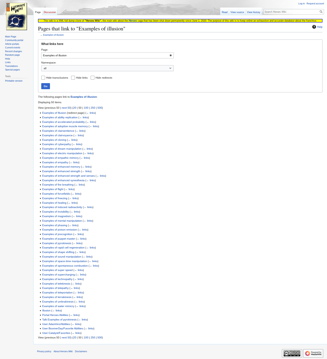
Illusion (46, 310)
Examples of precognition (57, 234)
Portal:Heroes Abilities (55, 314)
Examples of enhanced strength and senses (68, 175)
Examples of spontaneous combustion (65, 265)
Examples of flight (52, 189)
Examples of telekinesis (56, 283)
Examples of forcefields (56, 193)
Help (319, 26)
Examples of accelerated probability (63, 121)
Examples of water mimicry (58, 306)
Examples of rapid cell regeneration (63, 247)
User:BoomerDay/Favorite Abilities (62, 328)
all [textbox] (45, 68)
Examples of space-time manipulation (64, 261)
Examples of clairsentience (58, 130)
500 (99, 107)
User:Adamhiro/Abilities (56, 324)
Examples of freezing (54, 198)
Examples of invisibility (55, 211)
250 (93, 107)
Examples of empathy (55, 162)
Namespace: (48, 62)
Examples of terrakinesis (57, 297)
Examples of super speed (57, 270)
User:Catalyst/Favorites (56, 332)
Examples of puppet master (58, 238)
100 (86, 107)
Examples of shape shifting (58, 252)
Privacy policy (44, 351)
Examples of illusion (53, 35)
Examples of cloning (54, 139)
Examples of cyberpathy (56, 144)
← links (90, 112)
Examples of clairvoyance (57, 135)
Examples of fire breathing (58, 184)
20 (74, 107)
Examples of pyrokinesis (56, 243)
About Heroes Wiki (63, 351)
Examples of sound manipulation (61, 256)
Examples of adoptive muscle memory (65, 126)
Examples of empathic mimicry (60, 157)
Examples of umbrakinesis (58, 301)
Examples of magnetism (56, 216)
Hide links (82, 77)
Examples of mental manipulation (62, 220)
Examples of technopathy (57, 279)
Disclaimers (81, 351)
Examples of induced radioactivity (62, 207)
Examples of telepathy (55, 287)
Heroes (133, 20)
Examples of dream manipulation (62, 148)
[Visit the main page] (17, 15)
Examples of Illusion (54, 112)
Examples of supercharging (58, 274)
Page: (44, 49)
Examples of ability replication (60, 117)
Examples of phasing (54, 225)
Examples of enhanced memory (61, 166)
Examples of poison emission (59, 229)
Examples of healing (54, 202)
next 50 (66, 107)
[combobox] (107, 55)
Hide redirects (104, 77)
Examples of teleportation (57, 292)
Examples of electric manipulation (62, 153)
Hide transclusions (57, 77)
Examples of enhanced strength (61, 171)
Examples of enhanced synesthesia (63, 180)
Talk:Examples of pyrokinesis (59, 319)
